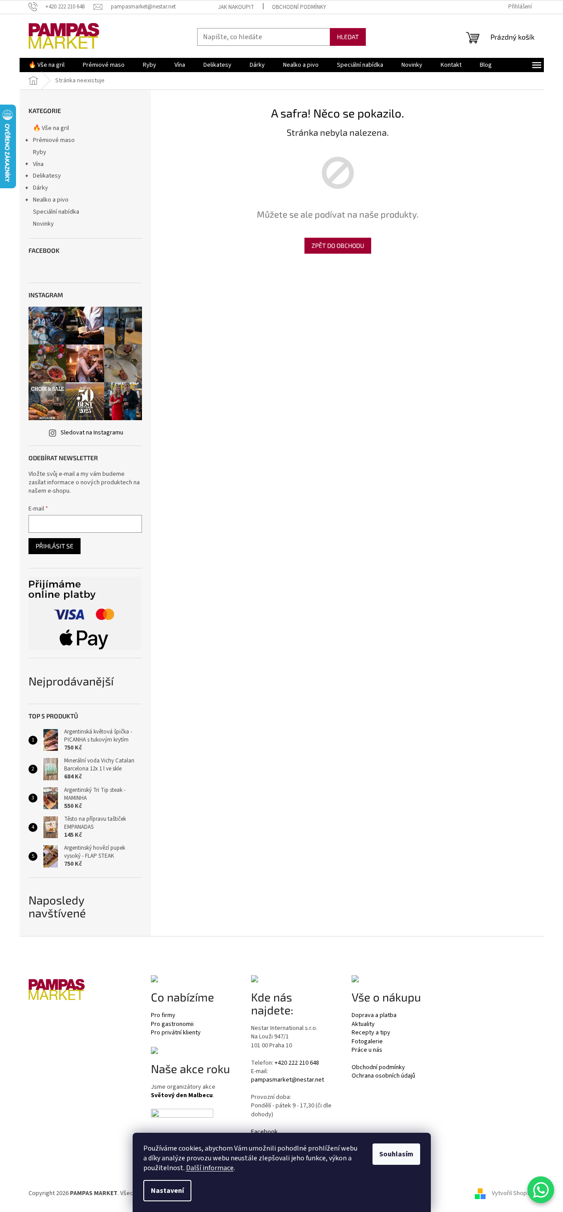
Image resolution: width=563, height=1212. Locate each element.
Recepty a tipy (371, 1033)
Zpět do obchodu (338, 245)
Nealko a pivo (51, 199)
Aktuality (363, 1024)
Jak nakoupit (236, 7)
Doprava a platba (374, 1015)
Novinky (43, 223)
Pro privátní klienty (176, 1033)
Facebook (264, 1132)
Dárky (40, 187)
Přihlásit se (54, 546)
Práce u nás (367, 1050)
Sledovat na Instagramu (92, 432)
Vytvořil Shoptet (513, 1193)
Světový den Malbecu (182, 1095)
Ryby (39, 152)
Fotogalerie (367, 1042)
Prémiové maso (54, 140)
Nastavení (167, 1191)
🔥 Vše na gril (51, 128)
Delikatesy (47, 175)
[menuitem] (46, 65)
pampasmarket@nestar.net (287, 1080)
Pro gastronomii (172, 1024)
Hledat (348, 37)
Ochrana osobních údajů (383, 1076)
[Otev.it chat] (540, 1189)
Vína (38, 164)
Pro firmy (163, 1015)
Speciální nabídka (56, 211)
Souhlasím (396, 1154)
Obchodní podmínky (299, 7)
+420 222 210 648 (297, 1063)
